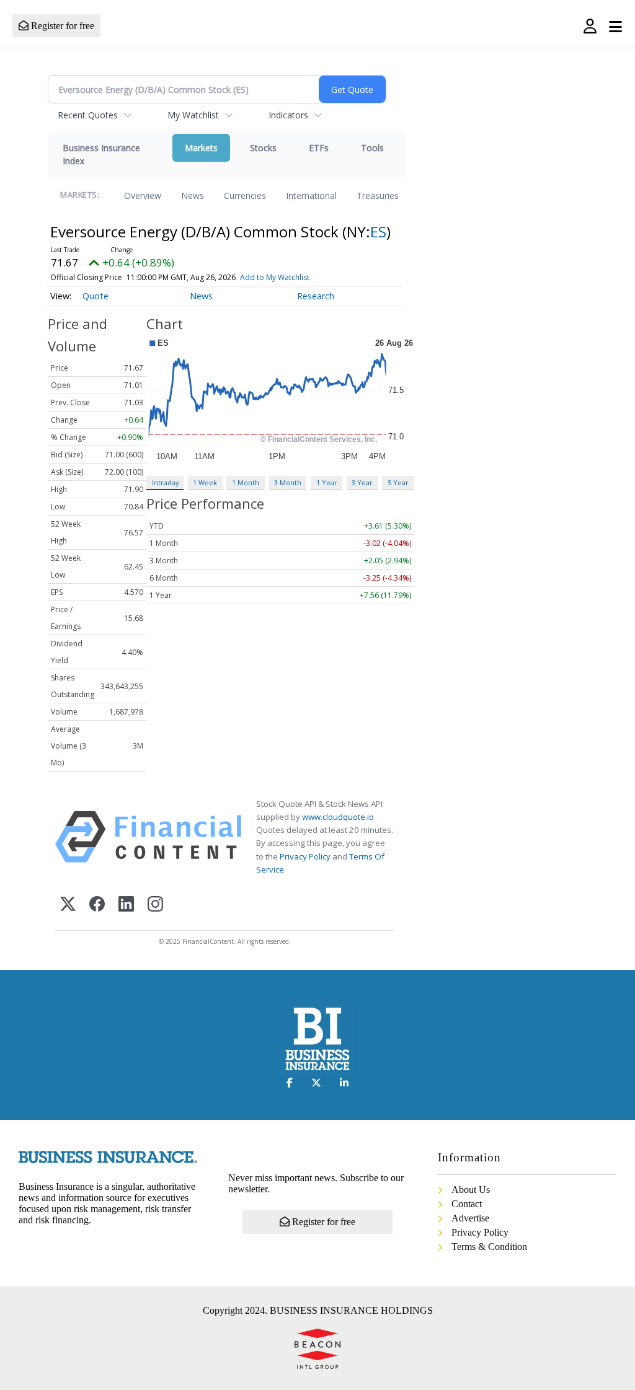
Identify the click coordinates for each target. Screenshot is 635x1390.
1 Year (326, 482)
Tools (372, 148)
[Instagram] (155, 905)
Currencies (245, 195)
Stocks (263, 148)
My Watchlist (193, 115)
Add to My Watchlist (274, 277)
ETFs (319, 148)
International (311, 195)
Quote (95, 296)
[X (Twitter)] (68, 905)
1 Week (205, 482)
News (192, 195)
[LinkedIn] (126, 905)
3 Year (362, 482)
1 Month (245, 482)
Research (315, 296)
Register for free (61, 25)
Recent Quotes (88, 115)
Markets (201, 148)
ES (378, 231)
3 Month (287, 482)
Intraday (165, 482)
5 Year (398, 482)
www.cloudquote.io (338, 816)
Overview (142, 195)
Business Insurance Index (101, 154)
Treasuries (378, 195)
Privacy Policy (305, 856)
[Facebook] (97, 905)
